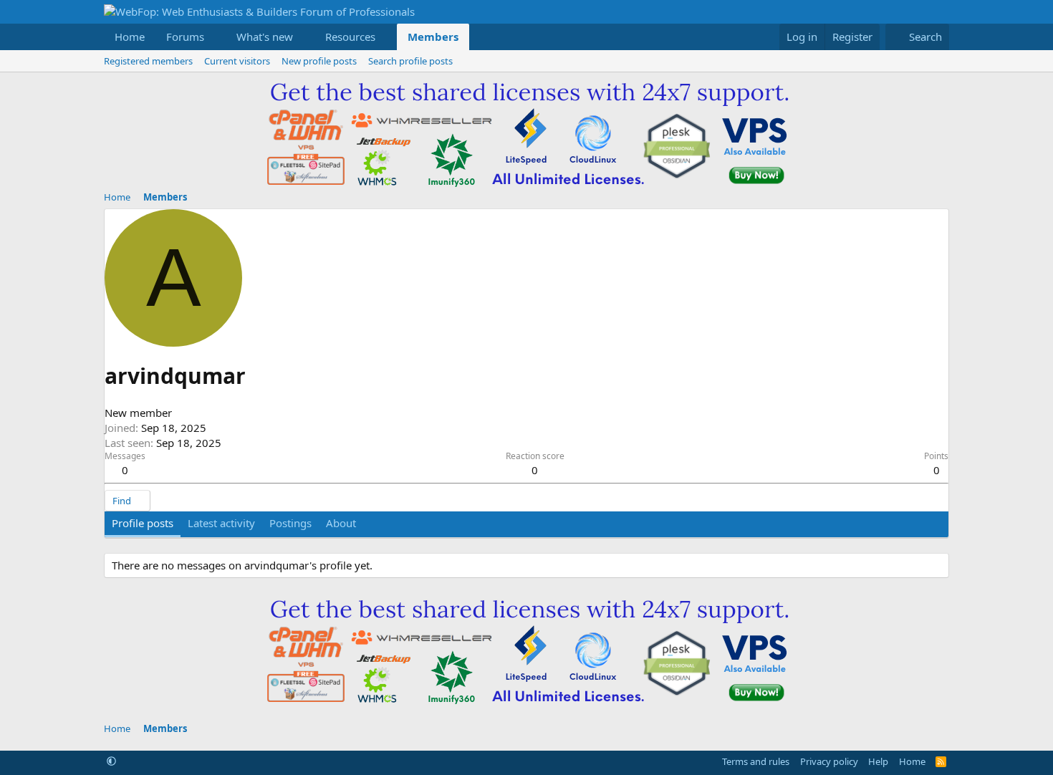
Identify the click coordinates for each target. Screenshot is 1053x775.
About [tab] (341, 523)
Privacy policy (829, 761)
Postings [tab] (290, 523)
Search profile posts (410, 60)
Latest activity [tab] (221, 523)
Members (433, 36)
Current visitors (237, 60)
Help (878, 761)
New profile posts (319, 60)
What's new (264, 36)
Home (130, 36)
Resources (350, 36)
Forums (185, 36)
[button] (216, 37)
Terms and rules (755, 761)
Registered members (148, 60)
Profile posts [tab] (142, 523)
